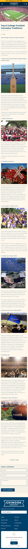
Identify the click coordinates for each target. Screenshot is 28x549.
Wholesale (4, 523)
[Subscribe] (25, 512)
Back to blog (15, 460)
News (16, 528)
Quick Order (4, 520)
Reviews (17, 517)
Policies (17, 525)
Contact (3, 528)
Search (16, 520)
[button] (2, 4)
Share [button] (3, 34)
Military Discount (6, 525)
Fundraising (18, 523)
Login (2, 517)
